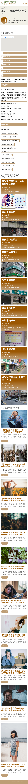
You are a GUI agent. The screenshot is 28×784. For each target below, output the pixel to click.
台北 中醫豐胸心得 (7, 155)
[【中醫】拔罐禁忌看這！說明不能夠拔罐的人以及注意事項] (14, 631)
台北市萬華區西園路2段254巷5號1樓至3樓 (17, 22)
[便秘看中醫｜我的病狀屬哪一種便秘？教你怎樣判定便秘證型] (14, 703)
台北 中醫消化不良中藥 (8, 166)
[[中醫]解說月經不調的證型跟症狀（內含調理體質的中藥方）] (14, 750)
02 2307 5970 (14, 18)
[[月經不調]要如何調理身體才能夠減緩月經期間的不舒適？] (14, 597)
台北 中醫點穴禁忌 (7, 169)
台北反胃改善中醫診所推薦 (9, 148)
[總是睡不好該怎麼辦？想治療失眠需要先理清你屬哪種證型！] (14, 529)
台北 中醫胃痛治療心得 (8, 158)
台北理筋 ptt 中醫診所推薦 (9, 137)
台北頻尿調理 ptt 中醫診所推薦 (10, 140)
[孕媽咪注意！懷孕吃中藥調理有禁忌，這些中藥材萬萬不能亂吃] (14, 563)
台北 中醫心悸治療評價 (8, 162)
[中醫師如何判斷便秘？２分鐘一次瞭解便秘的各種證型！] (14, 426)
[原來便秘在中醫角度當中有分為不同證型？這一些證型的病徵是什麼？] (14, 666)
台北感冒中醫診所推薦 (8, 144)
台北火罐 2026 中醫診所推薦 (9, 133)
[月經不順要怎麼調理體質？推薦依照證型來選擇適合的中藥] (14, 495)
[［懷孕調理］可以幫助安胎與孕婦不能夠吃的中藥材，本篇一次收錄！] (14, 461)
